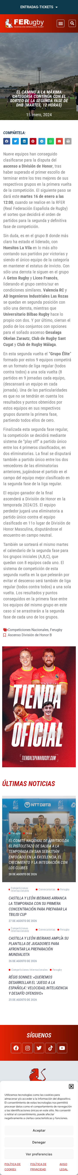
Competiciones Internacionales (20, 889)
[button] (71, 1086)
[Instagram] (27, 1048)
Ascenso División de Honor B (30, 635)
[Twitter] (39, 1048)
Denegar (39, 1142)
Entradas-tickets (36, 7)
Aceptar (39, 1130)
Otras (29, 833)
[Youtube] (62, 1048)
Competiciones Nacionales (28, 630)
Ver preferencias (39, 1154)
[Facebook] (16, 1048)
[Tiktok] (50, 1048)
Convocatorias (47, 889)
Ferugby (56, 630)
